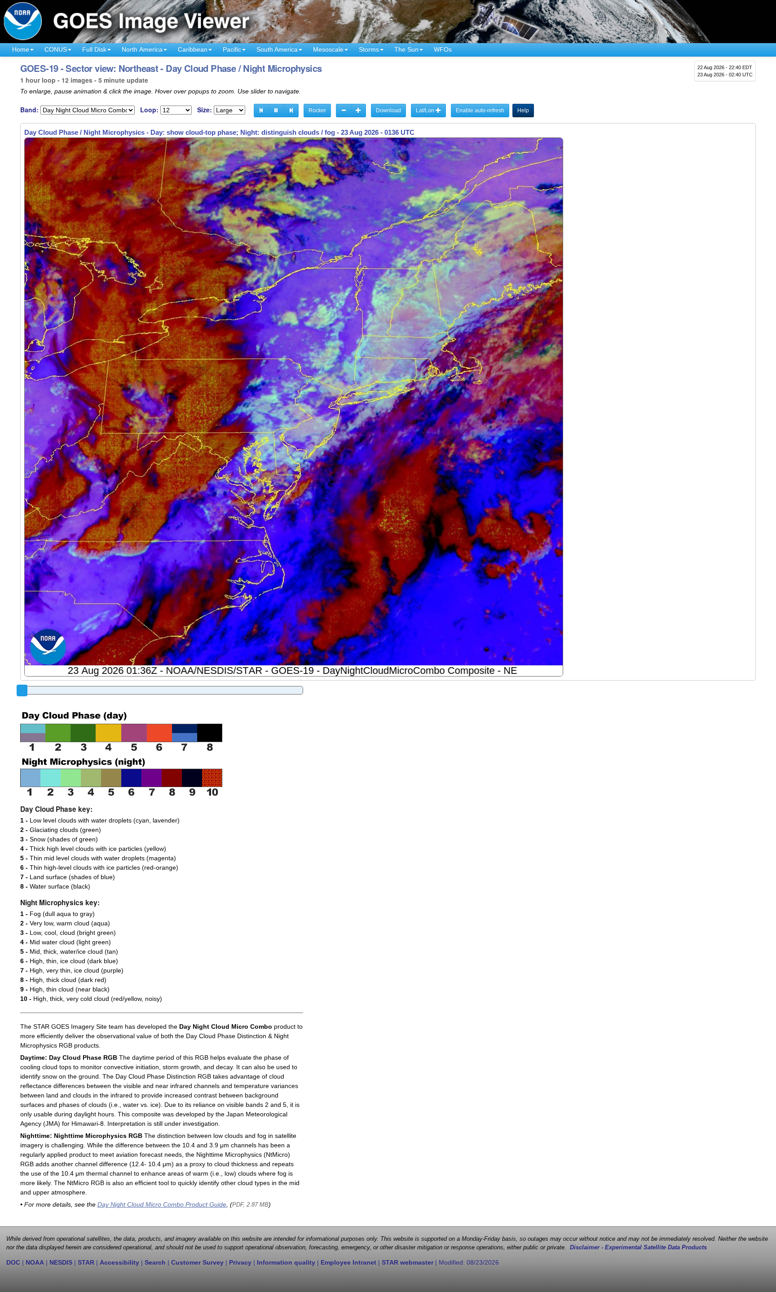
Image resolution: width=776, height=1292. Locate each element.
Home (20, 49)
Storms (369, 49)
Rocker (317, 110)
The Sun (406, 49)
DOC (13, 1262)
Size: (204, 110)
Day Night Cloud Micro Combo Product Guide (161, 1204)
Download (388, 110)
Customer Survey (197, 1262)
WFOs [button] (443, 49)
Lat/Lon (426, 110)
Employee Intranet (348, 1262)
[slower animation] (343, 110)
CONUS (55, 49)
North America (142, 49)
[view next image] (291, 110)
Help (523, 110)
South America (277, 49)
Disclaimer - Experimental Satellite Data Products (638, 1247)
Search (155, 1262)
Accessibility (119, 1262)
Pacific (232, 49)
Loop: (149, 110)
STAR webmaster (407, 1262)
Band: (29, 110)
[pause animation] (276, 110)
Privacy (240, 1262)
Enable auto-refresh (480, 110)
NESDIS (60, 1262)
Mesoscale (328, 49)
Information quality (286, 1262)
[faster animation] (358, 110)
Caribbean (192, 49)
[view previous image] (261, 110)
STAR (86, 1262)
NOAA (35, 1262)
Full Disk (94, 49)
